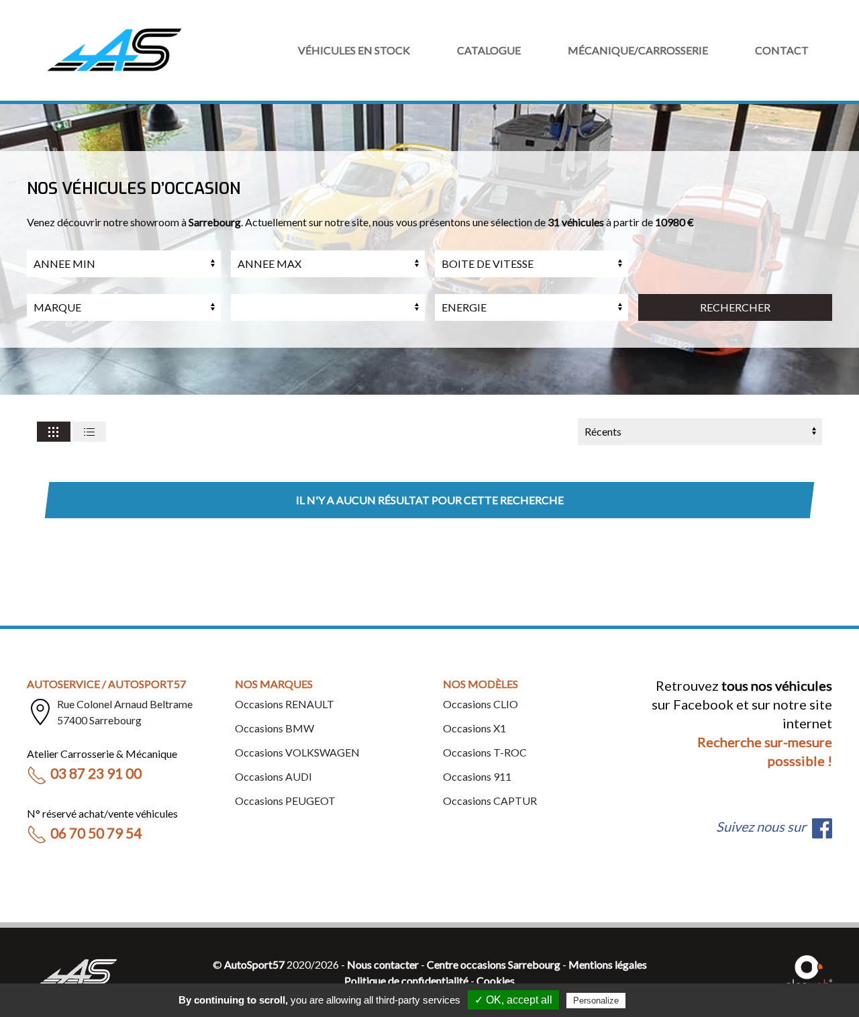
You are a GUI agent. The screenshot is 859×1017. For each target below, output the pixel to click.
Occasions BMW (274, 728)
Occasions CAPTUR (490, 800)
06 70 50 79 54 (96, 832)
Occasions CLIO (480, 703)
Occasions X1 (474, 728)
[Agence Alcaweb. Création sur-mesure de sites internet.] (808, 971)
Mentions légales (607, 964)
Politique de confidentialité (406, 980)
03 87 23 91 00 (96, 773)
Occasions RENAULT (284, 703)
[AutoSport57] (114, 50)
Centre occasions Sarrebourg (493, 964)
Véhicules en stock (354, 50)
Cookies (495, 980)
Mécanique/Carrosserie (638, 50)
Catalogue (489, 50)
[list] (89, 432)
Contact (782, 50)
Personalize (596, 1001)
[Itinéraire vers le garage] (40, 712)
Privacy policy (661, 1000)
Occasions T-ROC (485, 752)
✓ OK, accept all (513, 1000)
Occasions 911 (477, 776)
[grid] (53, 432)
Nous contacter (383, 964)
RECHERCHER (735, 307)
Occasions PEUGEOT (285, 800)
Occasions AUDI (273, 776)
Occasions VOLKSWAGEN (297, 752)
